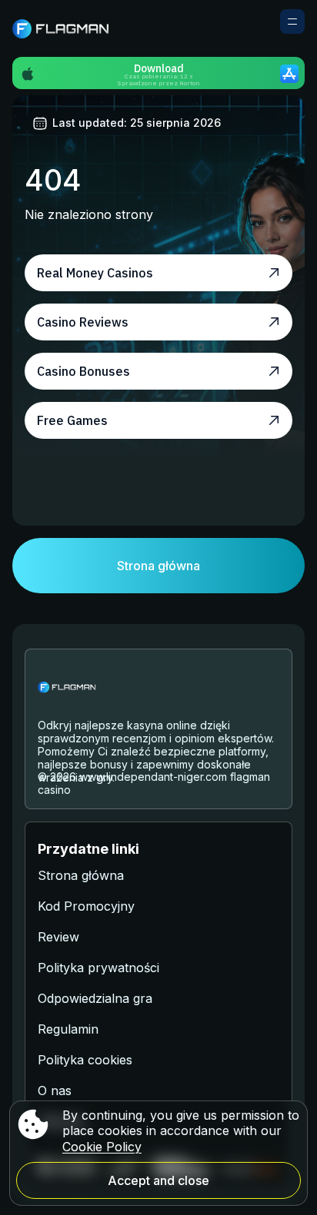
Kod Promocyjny (86, 906)
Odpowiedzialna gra (95, 998)
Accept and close (158, 1180)
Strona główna (158, 565)
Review (58, 936)
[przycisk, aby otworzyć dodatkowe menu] (292, 21)
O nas (55, 1090)
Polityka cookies (85, 1059)
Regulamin (68, 1029)
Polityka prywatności (98, 967)
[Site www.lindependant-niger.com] (65, 28)
